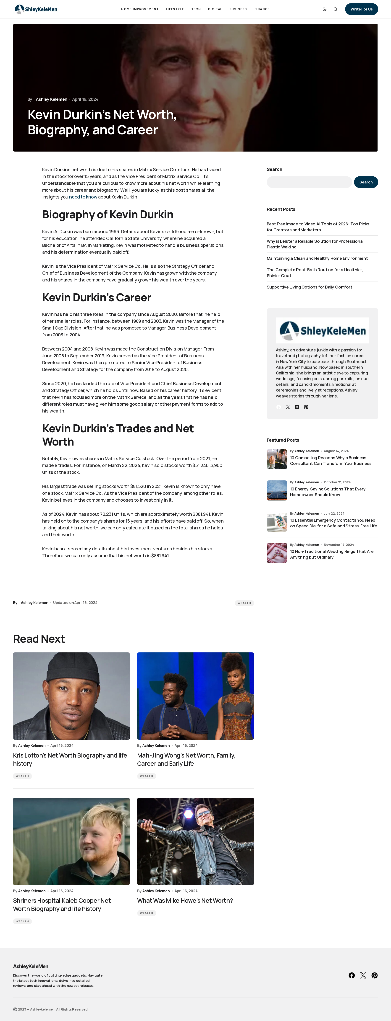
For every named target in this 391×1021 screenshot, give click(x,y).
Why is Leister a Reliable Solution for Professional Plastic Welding (315, 244)
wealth (244, 603)
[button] (324, 9)
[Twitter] (287, 407)
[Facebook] (278, 407)
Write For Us (362, 9)
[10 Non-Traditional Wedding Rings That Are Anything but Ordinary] (277, 553)
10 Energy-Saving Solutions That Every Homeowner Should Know (328, 491)
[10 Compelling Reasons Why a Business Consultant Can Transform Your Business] (277, 459)
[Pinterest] (306, 407)
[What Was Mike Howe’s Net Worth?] (195, 841)
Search (274, 169)
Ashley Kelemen (306, 451)
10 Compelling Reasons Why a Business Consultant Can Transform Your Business (331, 460)
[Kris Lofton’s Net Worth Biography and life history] (71, 696)
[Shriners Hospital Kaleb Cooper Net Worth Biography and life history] (71, 841)
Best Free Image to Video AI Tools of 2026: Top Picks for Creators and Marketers (318, 226)
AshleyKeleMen (30, 966)
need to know (83, 197)
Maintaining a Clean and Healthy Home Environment (317, 258)
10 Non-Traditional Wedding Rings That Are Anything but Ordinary (332, 554)
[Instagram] (297, 407)
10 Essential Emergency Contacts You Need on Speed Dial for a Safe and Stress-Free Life (333, 523)
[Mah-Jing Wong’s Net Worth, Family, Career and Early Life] (195, 696)
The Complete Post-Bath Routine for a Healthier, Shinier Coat (315, 272)
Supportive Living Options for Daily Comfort (309, 287)
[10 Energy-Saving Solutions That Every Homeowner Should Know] (277, 490)
